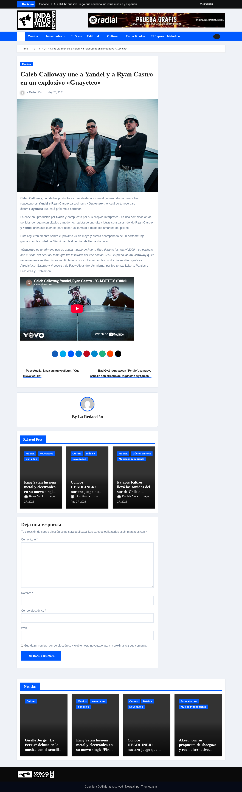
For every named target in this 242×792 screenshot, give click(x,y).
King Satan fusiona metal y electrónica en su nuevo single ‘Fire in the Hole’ (40, 489)
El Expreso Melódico (165, 36)
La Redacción (34, 92)
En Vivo (76, 36)
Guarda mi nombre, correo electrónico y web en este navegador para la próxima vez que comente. (85, 645)
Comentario (29, 539)
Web (24, 628)
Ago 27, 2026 (78, 501)
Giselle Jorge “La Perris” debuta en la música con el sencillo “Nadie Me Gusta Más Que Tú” (43, 749)
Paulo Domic (37, 496)
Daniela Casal (130, 496)
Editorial (93, 36)
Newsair (130, 786)
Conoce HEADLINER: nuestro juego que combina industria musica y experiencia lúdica (145, 752)
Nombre (27, 593)
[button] (224, 36)
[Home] (21, 36)
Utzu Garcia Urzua (87, 496)
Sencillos (31, 458)
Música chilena (142, 453)
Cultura (113, 36)
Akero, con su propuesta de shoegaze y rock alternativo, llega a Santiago (197, 747)
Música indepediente (131, 458)
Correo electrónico (33, 610)
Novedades (54, 36)
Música (33, 36)
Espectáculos (135, 36)
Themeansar (149, 786)
